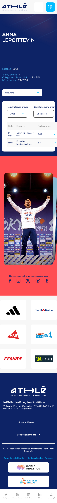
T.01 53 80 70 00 (11, 408)
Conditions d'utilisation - (15, 458)
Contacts (49, 458)
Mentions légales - (36, 458)
